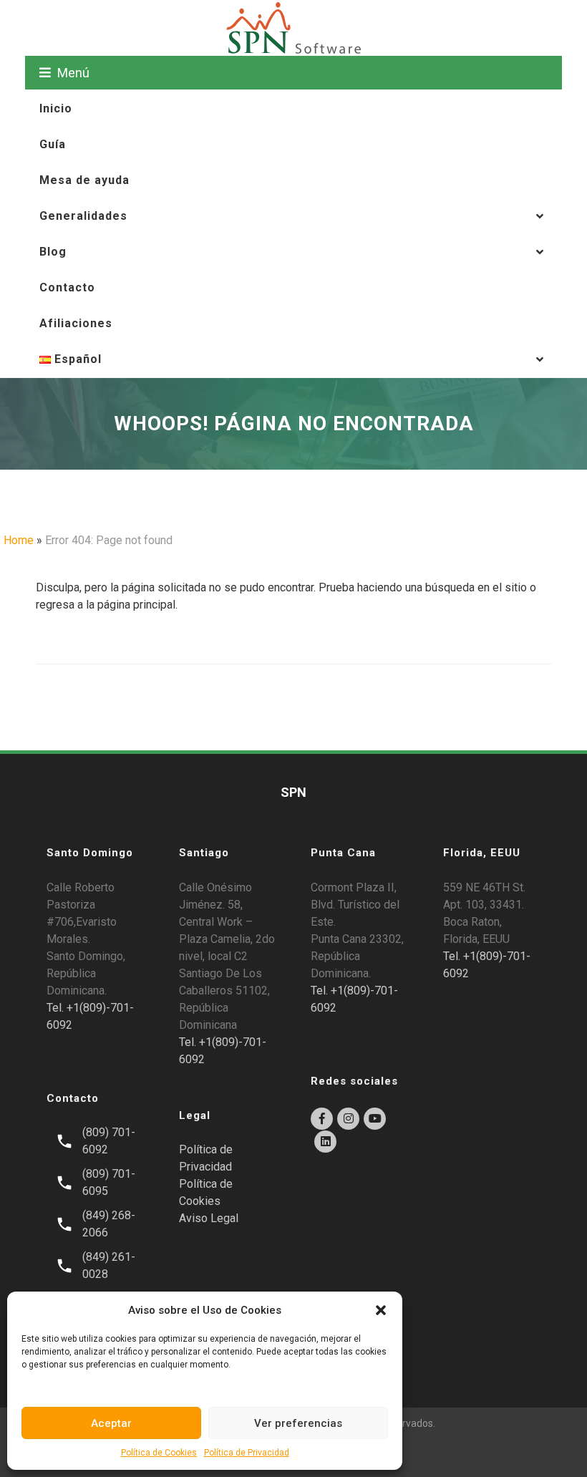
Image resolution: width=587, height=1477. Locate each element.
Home (19, 540)
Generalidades (83, 216)
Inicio (55, 108)
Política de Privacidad (246, 1453)
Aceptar (111, 1423)
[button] (381, 1310)
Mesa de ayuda (84, 180)
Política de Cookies (159, 1453)
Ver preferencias (298, 1423)
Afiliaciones (75, 323)
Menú (71, 72)
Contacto (67, 287)
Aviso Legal (208, 1218)
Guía (52, 144)
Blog (53, 251)
